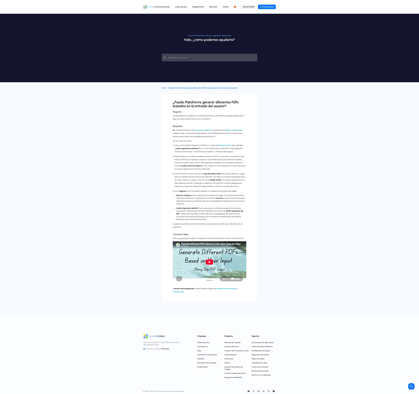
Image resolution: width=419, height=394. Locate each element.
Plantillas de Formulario (260, 351)
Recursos (213, 7)
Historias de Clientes (232, 342)
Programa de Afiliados (233, 377)
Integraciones (198, 7)
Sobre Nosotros (203, 342)
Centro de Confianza (259, 367)
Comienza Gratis (266, 7)
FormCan (165, 349)
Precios (226, 7)
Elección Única (225, 145)
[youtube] (248, 391)
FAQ (163, 88)
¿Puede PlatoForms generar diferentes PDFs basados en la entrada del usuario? (203, 88)
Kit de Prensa (202, 367)
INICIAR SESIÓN (248, 7)
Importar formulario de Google (233, 368)
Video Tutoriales (257, 359)
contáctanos (178, 292)
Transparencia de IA (259, 363)
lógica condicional (234, 130)
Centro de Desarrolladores (262, 346)
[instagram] (258, 391)
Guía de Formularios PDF (207, 355)
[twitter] (268, 391)
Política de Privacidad (260, 371)
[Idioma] (235, 7)
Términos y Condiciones (261, 375)
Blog (199, 351)
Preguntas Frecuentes (226, 288)
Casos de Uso (180, 7)
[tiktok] (273, 391)
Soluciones (164, 7)
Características (230, 355)
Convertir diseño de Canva (235, 373)
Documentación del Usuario (262, 342)
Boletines (200, 359)
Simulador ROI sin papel (206, 363)
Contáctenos (202, 346)
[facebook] (253, 391)
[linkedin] (263, 391)
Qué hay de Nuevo (231, 346)
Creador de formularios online (236, 351)
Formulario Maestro (202, 130)
